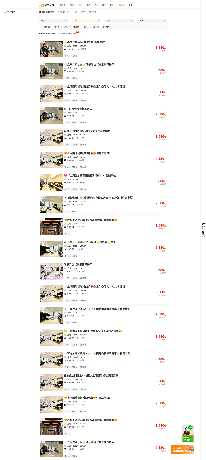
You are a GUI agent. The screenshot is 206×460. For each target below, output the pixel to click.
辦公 (104, 5)
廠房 (111, 5)
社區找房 (121, 5)
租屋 (80, 5)
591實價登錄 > (62, 12)
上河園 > (82, 12)
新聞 (130, 5)
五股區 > (76, 12)
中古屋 (72, 5)
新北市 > (70, 12)
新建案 (62, 5)
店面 (96, 5)
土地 (88, 5)
